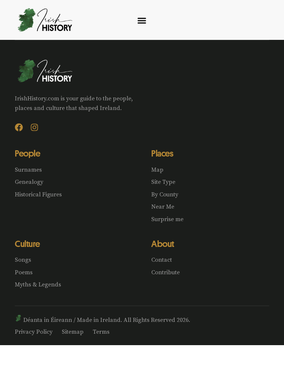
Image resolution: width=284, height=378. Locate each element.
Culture (27, 243)
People (27, 153)
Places (162, 153)
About (162, 243)
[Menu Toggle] (141, 20)
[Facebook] (19, 127)
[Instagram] (34, 127)
